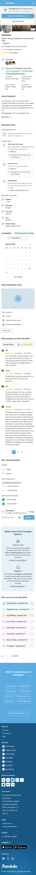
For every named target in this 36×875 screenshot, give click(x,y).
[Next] (26, 452)
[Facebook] (3, 858)
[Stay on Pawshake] (19, 517)
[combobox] (18, 238)
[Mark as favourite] (33, 3)
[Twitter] (8, 858)
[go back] (2, 3)
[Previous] (10, 452)
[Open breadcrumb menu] (7, 655)
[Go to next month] (29, 244)
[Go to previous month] (26, 244)
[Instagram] (13, 858)
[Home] (2, 656)
